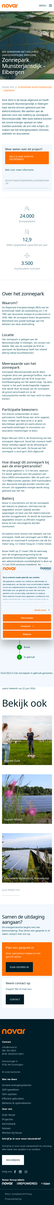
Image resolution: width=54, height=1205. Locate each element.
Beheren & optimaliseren (16, 1103)
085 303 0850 (9, 1050)
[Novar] (8, 1183)
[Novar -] (10, 5)
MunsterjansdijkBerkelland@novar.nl (27, 182)
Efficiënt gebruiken (13, 1098)
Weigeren (27, 634)
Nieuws (6, 1128)
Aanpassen (26, 626)
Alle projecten (11, 889)
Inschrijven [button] (13, 1160)
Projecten (8, 87)
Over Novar (8, 1115)
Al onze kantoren (11, 1071)
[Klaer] (45, 1183)
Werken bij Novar (12, 1132)
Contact (15, 999)
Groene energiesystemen (16, 1085)
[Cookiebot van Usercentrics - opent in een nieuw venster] (40, 568)
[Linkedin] (21, 1171)
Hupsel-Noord (13, 819)
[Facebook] (16, 1171)
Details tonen (40, 610)
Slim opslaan (9, 1094)
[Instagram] (27, 1171)
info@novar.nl (9, 1047)
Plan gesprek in (19, 967)
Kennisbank (9, 1123)
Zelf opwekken (10, 1089)
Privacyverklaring (13, 1199)
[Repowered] (26, 1183)
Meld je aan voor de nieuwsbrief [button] (21, 158)
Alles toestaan (27, 618)
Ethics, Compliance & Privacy (18, 1194)
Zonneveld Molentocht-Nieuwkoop (26, 878)
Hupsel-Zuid (12, 760)
